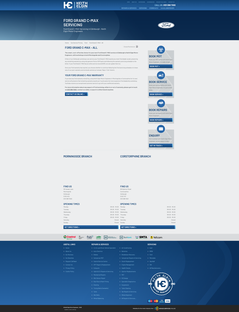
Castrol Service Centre (100, 261)
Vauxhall (152, 261)
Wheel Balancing (99, 298)
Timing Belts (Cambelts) (101, 288)
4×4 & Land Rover (167, 8)
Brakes (96, 254)
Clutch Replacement (128, 261)
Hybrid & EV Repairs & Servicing (103, 271)
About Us (134, 2)
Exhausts (97, 268)
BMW (151, 251)
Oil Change (125, 278)
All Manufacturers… (156, 268)
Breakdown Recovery (128, 254)
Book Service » (156, 94)
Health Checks (126, 268)
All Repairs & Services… (129, 298)
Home (128, 2)
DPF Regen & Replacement (102, 264)
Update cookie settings (70, 309)
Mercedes (153, 258)
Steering (96, 285)
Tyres (95, 291)
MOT (123, 275)
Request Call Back (161, 2)
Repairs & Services (129, 8)
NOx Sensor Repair (99, 278)
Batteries (124, 251)
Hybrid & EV (153, 8)
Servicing (143, 8)
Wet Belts (97, 295)
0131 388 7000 (165, 5)
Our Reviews (142, 2)
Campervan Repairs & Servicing (131, 258)
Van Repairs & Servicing (129, 291)
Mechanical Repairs (100, 275)
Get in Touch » (156, 145)
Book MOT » (155, 66)
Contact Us (171, 2)
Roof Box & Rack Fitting (101, 281)
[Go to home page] (75, 5)
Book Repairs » (156, 120)
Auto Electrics (98, 251)
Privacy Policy (70, 268)
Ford (151, 254)
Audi (151, 248)
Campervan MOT (99, 258)
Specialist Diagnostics (129, 281)
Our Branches (150, 2)
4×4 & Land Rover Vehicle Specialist (105, 248)
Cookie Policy (70, 271)
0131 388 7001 (124, 199)
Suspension (125, 285)
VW (151, 264)
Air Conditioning (127, 248)
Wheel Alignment (127, 295)
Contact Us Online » (75, 94)
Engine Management (128, 264)
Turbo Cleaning (126, 288)
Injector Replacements (129, 271)
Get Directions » (72, 227)
